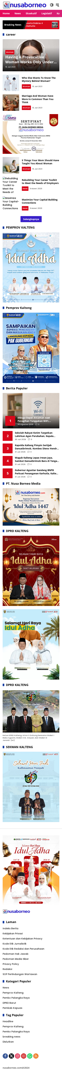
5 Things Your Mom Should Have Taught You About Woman (40, 162)
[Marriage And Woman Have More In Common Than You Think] (11, 102)
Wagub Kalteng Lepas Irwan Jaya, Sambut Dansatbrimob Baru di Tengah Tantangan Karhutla (37, 459)
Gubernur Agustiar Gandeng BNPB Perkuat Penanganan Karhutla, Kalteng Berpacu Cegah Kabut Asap (37, 472)
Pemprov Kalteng (13, 992)
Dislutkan (8, 1041)
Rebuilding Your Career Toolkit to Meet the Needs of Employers (40, 181)
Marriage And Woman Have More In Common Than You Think (37, 99)
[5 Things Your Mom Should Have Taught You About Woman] (11, 165)
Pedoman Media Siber (16, 959)
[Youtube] (23, 1056)
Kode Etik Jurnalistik (14, 943)
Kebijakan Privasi (13, 933)
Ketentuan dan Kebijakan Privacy (22, 938)
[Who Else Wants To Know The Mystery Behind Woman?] (11, 83)
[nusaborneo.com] (24, 4)
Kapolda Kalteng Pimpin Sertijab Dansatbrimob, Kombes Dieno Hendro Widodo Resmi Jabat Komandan (36, 447)
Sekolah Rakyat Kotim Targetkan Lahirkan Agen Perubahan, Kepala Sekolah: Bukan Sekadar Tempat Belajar (34, 434)
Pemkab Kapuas (12, 1008)
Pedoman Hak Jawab (15, 953)
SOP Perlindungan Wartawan (20, 974)
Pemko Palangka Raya (16, 997)
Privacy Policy (11, 964)
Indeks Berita (10, 928)
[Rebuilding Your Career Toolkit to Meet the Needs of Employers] (11, 185)
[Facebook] (5, 1056)
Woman (10, 52)
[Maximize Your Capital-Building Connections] (11, 204)
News (25, 188)
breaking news (11, 1036)
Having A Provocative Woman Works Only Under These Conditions (29, 59)
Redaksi (7, 969)
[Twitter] (11, 1056)
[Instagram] (17, 1056)
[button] (52, 5)
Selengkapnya (31, 219)
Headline (8, 1021)
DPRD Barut (9, 1003)
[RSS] (36, 1056)
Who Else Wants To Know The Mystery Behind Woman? (39, 79)
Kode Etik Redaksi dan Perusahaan (23, 948)
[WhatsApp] (29, 1056)
